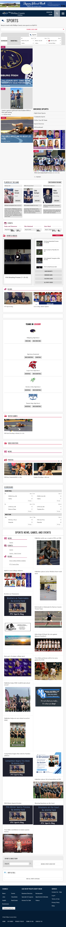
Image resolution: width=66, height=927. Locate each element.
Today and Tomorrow (10, 226)
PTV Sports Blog (14, 564)
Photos (10, 460)
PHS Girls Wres (41, 520)
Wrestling (27, 341)
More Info (18, 201)
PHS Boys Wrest (12, 520)
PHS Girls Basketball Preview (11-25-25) (46, 173)
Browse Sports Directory (48, 864)
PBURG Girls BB (38, 40)
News (3, 47)
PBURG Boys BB (25, 40)
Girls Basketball (29, 357)
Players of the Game (11, 182)
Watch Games (6, 141)
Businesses (5, 904)
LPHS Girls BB (40, 506)
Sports (12, 20)
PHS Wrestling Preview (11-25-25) (17, 277)
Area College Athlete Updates (17, 560)
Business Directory (27, 893)
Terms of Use (55, 899)
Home (4, 921)
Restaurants (39, 893)
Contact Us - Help (57, 892)
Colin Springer (36, 191)
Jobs (3, 897)
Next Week (47, 226)
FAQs (53, 906)
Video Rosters (13, 443)
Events (10, 223)
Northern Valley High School (33, 387)
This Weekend (28, 226)
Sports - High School (15, 553)
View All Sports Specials (33, 878)
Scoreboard (4, 41)
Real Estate (14, 900)
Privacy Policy (55, 902)
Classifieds (14, 897)
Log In (53, 895)
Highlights (38, 176)
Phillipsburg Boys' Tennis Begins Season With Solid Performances (16, 81)
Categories (58, 235)
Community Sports (39, 117)
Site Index (10, 921)
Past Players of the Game (55, 182)
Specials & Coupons (27, 897)
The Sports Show (48, 278)
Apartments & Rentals (42, 897)
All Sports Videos (48, 282)
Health (4, 900)
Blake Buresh (55, 191)
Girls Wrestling (37, 341)
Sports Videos (12, 236)
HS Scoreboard (38, 127)
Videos (3, 118)
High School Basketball (33, 354)
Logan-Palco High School (33, 370)
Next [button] (61, 461)
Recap (29, 500)
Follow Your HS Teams (40, 120)
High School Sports (40, 113)
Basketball (38, 357)
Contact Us (39, 921)
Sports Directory (39, 124)
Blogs (35, 131)
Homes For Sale (26, 900)
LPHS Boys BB (53, 40)
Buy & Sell (11, 873)
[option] (19, 301)
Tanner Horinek (17, 191)
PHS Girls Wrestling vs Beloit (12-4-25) (16, 137)
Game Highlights (48, 271)
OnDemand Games (48, 275)
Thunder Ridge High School (33, 403)
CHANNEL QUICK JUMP (32, 29)
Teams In (33, 324)
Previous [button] (59, 461)
